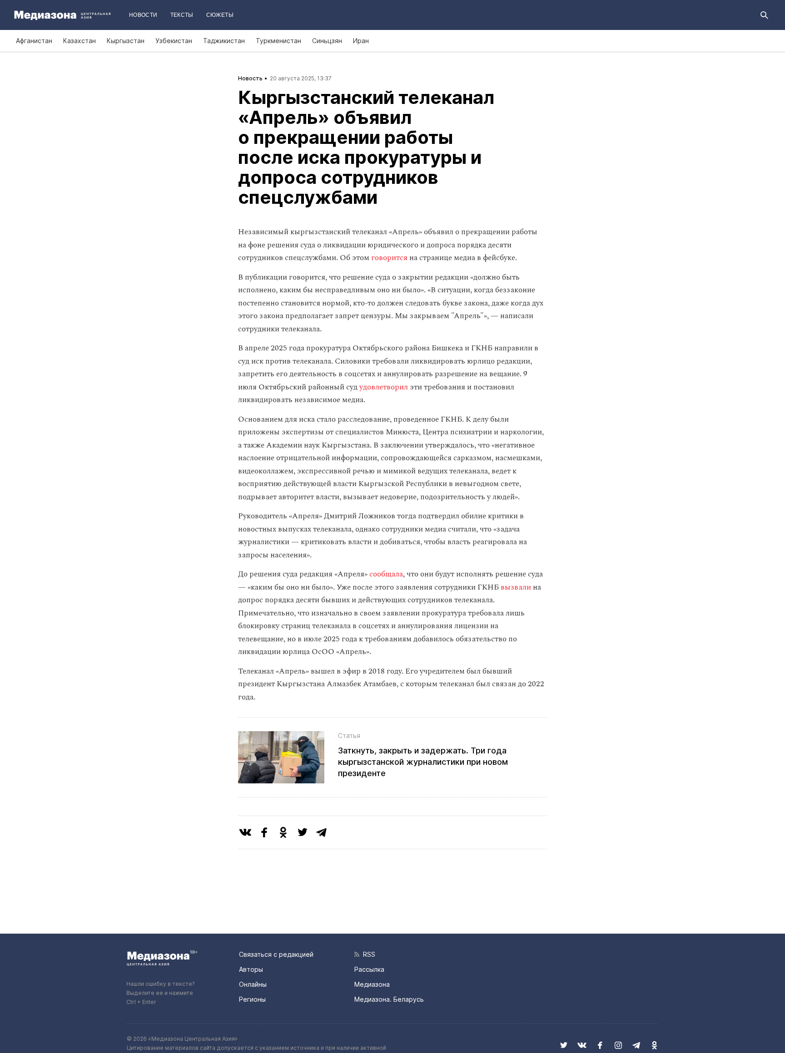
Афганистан (34, 40)
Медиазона (372, 984)
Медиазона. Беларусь (389, 999)
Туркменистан (278, 40)
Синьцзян (327, 40)
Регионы (252, 999)
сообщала (386, 574)
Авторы (251, 969)
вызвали (516, 587)
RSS (367, 954)
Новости (143, 15)
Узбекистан (173, 40)
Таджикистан (224, 40)
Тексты (182, 15)
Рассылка (369, 969)
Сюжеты (220, 15)
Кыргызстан (125, 40)
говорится (389, 258)
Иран (361, 40)
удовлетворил (383, 387)
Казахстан (79, 40)
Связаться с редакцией (276, 954)
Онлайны (253, 984)
